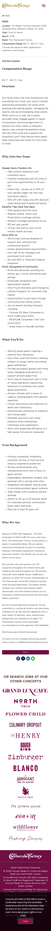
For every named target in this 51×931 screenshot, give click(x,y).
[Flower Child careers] (25, 714)
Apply (25, 652)
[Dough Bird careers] (25, 746)
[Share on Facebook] (18, 658)
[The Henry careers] (25, 736)
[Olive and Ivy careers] (25, 817)
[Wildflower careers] (25, 828)
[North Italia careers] (25, 703)
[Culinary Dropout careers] (25, 725)
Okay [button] (25, 921)
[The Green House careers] (25, 806)
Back (7, 16)
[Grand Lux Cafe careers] (25, 692)
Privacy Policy (12, 915)
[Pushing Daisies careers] (26, 839)
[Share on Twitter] (23, 658)
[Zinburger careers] (25, 757)
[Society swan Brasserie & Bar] (25, 792)
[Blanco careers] (25, 768)
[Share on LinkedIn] (28, 658)
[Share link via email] (32, 658)
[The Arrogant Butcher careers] (25, 779)
